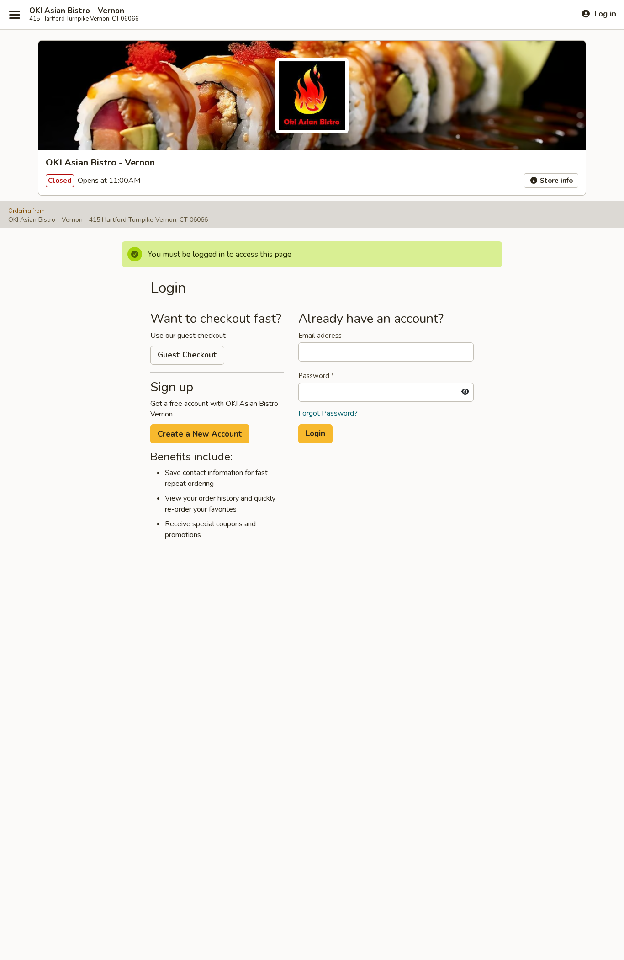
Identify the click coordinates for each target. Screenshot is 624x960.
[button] (315, 433)
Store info (555, 180)
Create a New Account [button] (200, 434)
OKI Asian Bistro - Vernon (76, 11)
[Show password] (465, 392)
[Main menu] (14, 14)
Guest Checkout (187, 355)
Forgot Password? (328, 413)
